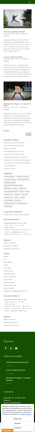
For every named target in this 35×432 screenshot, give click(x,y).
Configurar (17, 428)
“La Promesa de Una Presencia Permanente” (17, 163)
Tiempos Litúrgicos (22, 203)
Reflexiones (25, 194)
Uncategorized (8, 206)
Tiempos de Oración (9, 203)
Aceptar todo (17, 419)
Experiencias (22, 188)
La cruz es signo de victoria (13, 57)
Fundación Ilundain (9, 274)
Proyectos (17, 194)
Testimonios (18, 200)
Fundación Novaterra (10, 276)
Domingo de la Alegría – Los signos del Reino (17, 104)
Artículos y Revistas (9, 176)
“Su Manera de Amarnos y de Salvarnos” (16, 157)
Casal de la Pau (8, 271)
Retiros (16, 197)
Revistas (22, 197)
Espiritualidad (8, 188)
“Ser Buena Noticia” (9, 166)
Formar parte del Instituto (11, 191)
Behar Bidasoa (8, 262)
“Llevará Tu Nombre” (10, 148)
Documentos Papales (10, 179)
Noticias (27, 191)
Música (21, 191)
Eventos (15, 188)
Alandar (6, 256)
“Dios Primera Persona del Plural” (14, 145)
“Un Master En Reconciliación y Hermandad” (17, 160)
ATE (5, 259)
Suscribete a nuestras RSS (11, 249)
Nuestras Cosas (8, 194)
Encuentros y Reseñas (10, 182)
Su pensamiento (8, 200)
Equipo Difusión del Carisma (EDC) (13, 185)
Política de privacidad (10, 285)
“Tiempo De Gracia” (9, 169)
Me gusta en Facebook (10, 246)
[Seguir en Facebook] (6, 348)
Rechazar (18, 423)
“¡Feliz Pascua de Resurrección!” (14, 32)
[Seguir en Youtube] (16, 348)
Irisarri (8, 33)
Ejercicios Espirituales (23, 179)
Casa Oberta (7, 268)
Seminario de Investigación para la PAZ (15, 291)
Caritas (6, 265)
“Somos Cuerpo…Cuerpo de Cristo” (14, 154)
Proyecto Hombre (9, 288)
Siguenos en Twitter (10, 243)
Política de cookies (9, 282)
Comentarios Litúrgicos (22, 176)
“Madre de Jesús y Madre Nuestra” (14, 143)
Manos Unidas (8, 279)
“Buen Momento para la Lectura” (14, 151)
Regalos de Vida (8, 197)
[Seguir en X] (11, 348)
